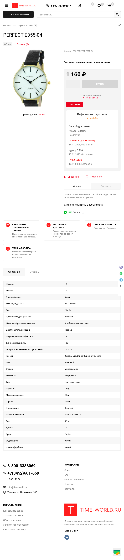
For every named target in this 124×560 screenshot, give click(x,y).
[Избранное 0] (99, 5)
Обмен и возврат (12, 520)
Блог (66, 475)
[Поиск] (117, 14)
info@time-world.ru (17, 487)
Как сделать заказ (13, 511)
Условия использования (16, 525)
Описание (14, 271)
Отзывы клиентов (74, 479)
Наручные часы (25, 25)
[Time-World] (92, 510)
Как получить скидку (14, 529)
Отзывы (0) (23, 44)
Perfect (41, 114)
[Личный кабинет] (79, 5)
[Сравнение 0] (89, 5)
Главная (7, 25)
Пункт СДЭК (75, 160)
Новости (68, 484)
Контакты (69, 489)
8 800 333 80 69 (95, 205)
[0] (109, 5)
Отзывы (34, 271)
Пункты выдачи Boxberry (82, 140)
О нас (67, 470)
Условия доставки (13, 515)
